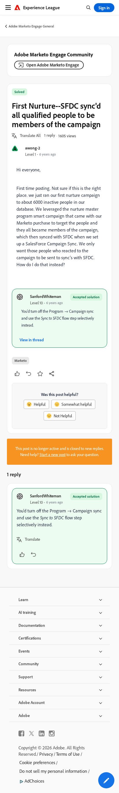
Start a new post (53, 454)
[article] (59, 526)
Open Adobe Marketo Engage (52, 65)
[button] (30, 136)
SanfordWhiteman (45, 296)
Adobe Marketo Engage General (31, 26)
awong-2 (32, 147)
